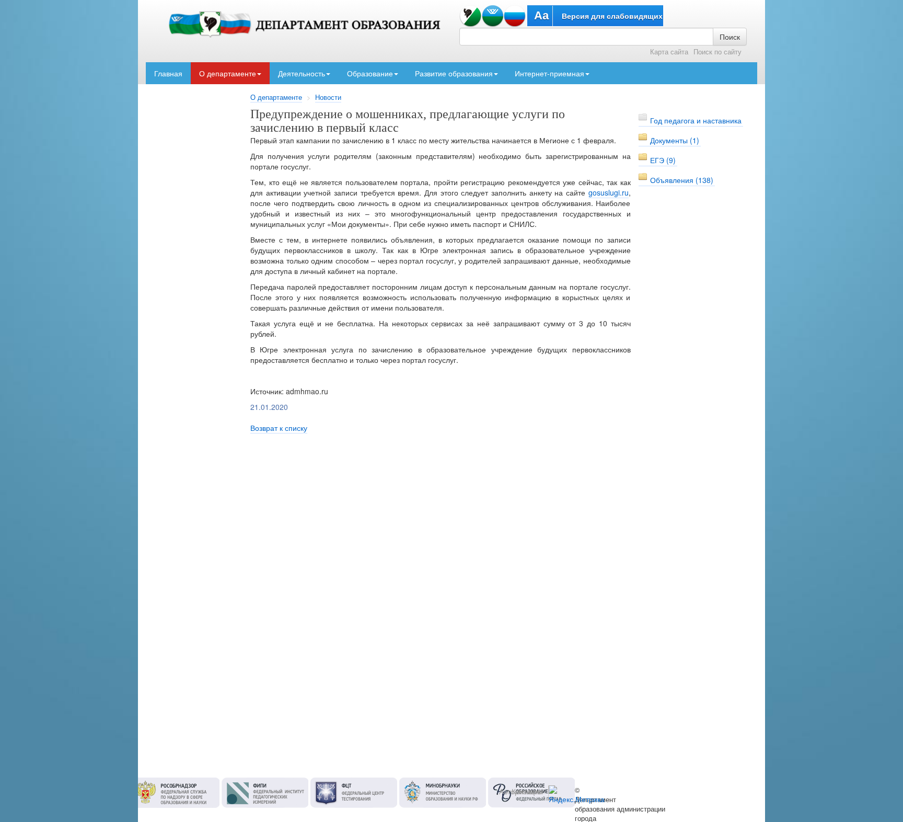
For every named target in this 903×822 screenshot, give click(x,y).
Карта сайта (669, 51)
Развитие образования (454, 73)
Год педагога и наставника (696, 120)
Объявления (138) (681, 180)
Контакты (527, 791)
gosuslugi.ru (608, 192)
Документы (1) (674, 140)
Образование (370, 73)
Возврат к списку (278, 428)
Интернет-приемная (549, 73)
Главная (168, 73)
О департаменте (227, 73)
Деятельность (301, 73)
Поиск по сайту (717, 51)
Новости (328, 97)
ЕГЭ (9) (663, 160)
